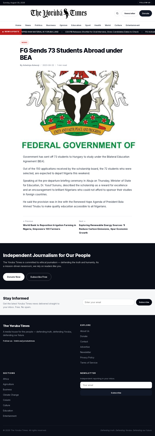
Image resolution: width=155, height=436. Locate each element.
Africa (6, 379)
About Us (84, 331)
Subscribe (144, 302)
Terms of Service (88, 362)
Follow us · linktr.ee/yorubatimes (19, 341)
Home (18, 25)
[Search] (117, 13)
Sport (88, 25)
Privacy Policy (87, 357)
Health (97, 25)
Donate (145, 13)
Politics (38, 25)
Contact (84, 341)
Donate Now (13, 277)
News (28, 25)
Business (51, 25)
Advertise (85, 347)
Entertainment (133, 25)
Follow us (144, 3)
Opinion (63, 25)
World (108, 25)
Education (76, 25)
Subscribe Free (38, 277)
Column (6, 400)
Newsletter (129, 13)
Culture (118, 25)
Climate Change (11, 395)
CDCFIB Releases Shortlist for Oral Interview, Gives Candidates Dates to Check (84, 32)
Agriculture (8, 384)
